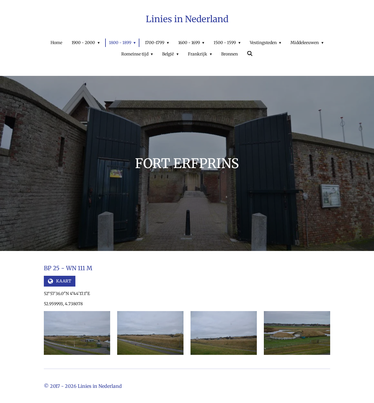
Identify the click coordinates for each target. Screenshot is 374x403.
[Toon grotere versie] (77, 333)
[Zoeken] (250, 53)
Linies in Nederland (187, 19)
